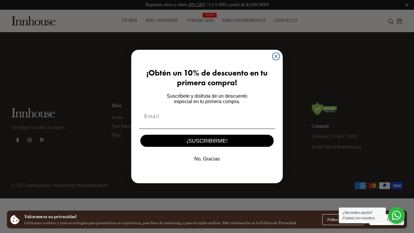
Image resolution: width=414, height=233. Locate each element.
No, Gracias (207, 158)
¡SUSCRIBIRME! (207, 141)
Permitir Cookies (387, 220)
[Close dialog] (276, 56)
